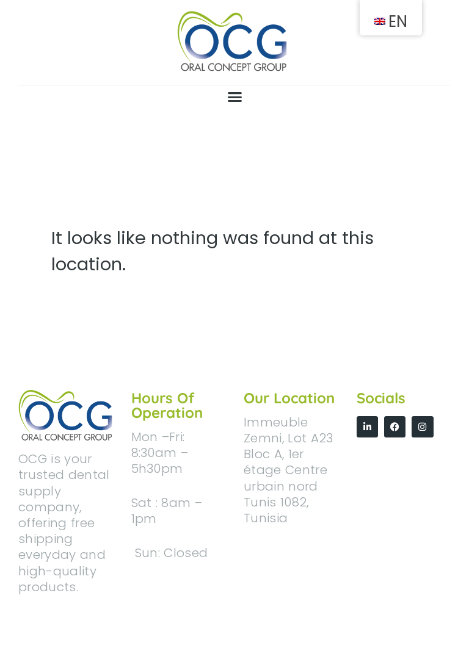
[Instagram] (422, 426)
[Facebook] (394, 426)
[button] (234, 97)
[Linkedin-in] (367, 426)
